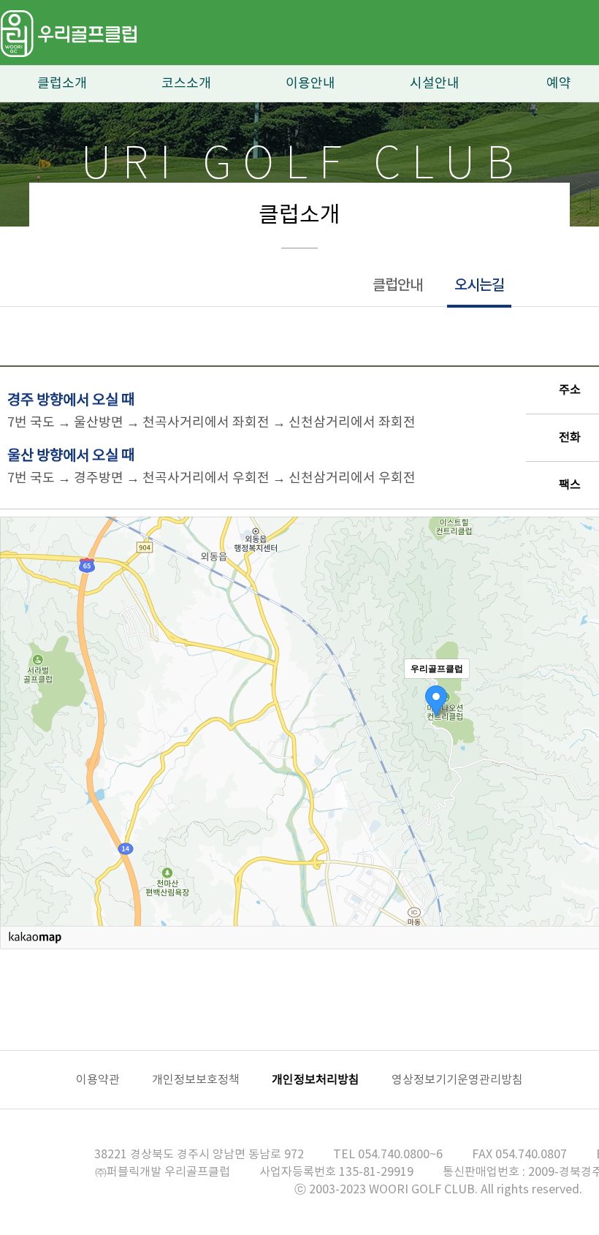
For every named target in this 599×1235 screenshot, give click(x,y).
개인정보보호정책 (196, 1080)
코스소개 (186, 83)
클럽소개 (62, 83)
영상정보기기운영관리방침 (457, 1080)
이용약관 (98, 1080)
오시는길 (479, 285)
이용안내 (310, 83)
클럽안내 (397, 285)
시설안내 (434, 83)
